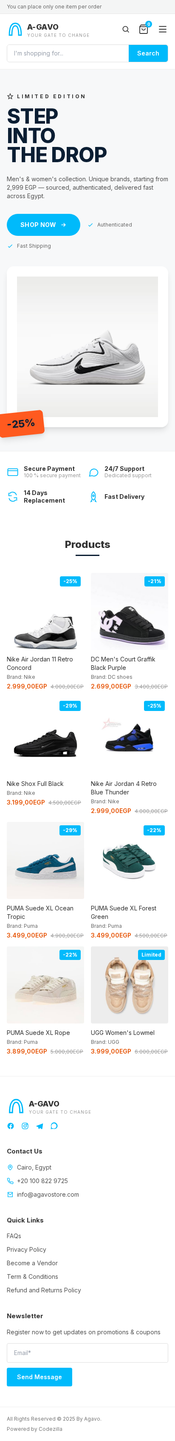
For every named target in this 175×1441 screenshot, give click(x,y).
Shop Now (38, 224)
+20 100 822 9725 (42, 1180)
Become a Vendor (32, 1263)
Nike (29, 677)
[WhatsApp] (54, 1126)
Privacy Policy (26, 1249)
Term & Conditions (32, 1276)
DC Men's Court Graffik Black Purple (123, 663)
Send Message (39, 1376)
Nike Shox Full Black (35, 783)
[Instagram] (25, 1126)
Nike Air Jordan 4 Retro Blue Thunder (124, 788)
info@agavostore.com (48, 1194)
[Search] (125, 29)
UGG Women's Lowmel (123, 1032)
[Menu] (162, 29)
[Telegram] (39, 1126)
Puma (31, 926)
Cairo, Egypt (34, 1167)
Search (148, 53)
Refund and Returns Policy (44, 1290)
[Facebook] (10, 1126)
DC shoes (120, 677)
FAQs (14, 1235)
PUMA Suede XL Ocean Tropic (40, 912)
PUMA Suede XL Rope (38, 1032)
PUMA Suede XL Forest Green (123, 912)
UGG (113, 1042)
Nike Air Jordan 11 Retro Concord (40, 663)
